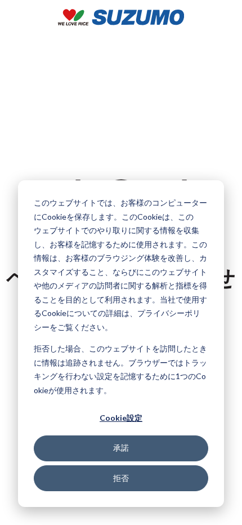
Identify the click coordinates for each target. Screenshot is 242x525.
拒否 (121, 478)
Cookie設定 (121, 417)
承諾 (121, 447)
